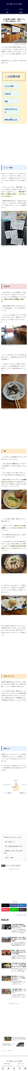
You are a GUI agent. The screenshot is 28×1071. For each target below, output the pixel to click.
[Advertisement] (14, 144)
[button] (22, 909)
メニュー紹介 (9, 86)
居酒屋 (18, 865)
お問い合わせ (7, 1063)
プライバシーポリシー (7, 1066)
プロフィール (20, 1063)
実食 (6, 101)
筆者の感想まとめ (11, 119)
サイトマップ (20, 1066)
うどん (9, 865)
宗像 (4, 865)
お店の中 (8, 94)
